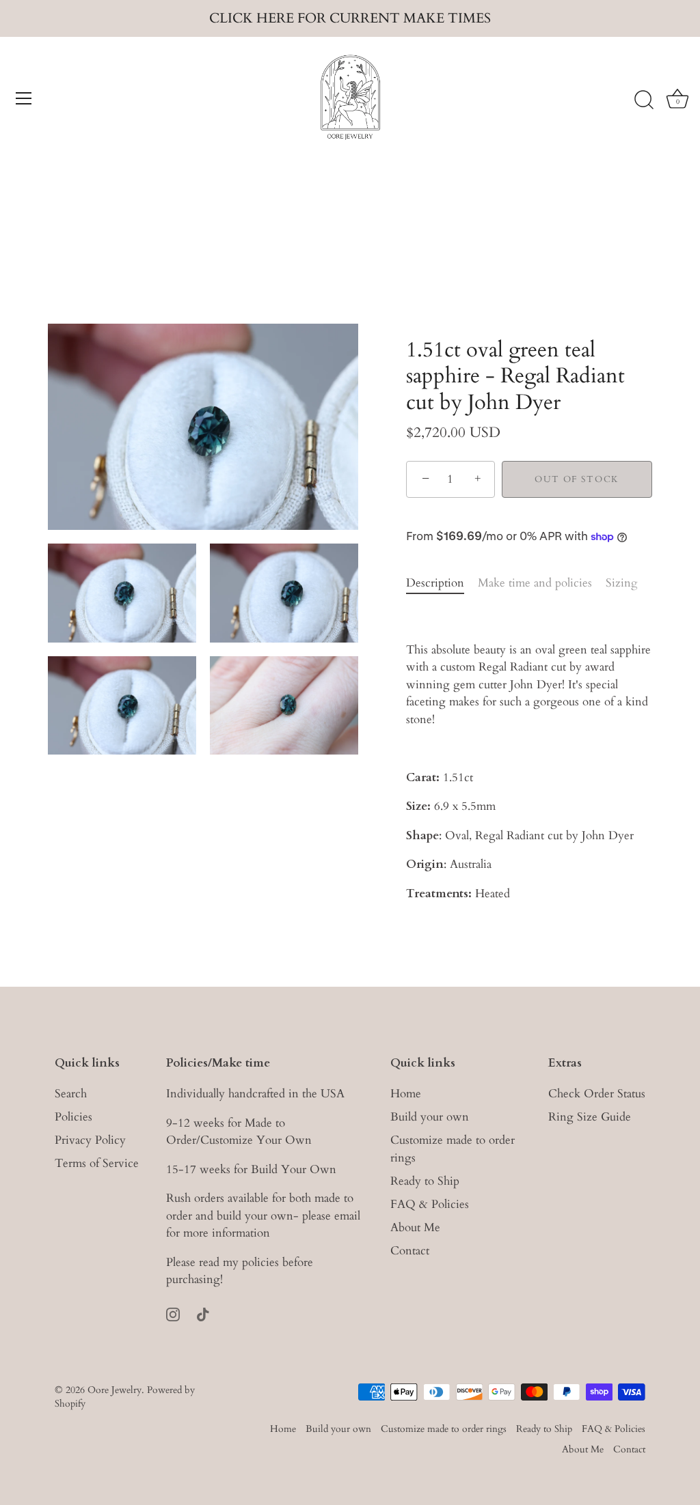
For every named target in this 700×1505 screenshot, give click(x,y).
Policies (73, 1117)
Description (435, 583)
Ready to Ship (424, 1181)
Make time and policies (535, 583)
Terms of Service (97, 1163)
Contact (409, 1250)
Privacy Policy (90, 1140)
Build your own (429, 1117)
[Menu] (24, 98)
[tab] (442, 583)
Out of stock (577, 479)
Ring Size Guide (589, 1117)
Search (71, 1093)
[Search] (644, 100)
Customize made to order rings (444, 1428)
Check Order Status (596, 1093)
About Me (415, 1227)
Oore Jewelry (115, 1389)
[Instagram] (173, 1313)
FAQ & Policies (429, 1204)
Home (405, 1093)
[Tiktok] (203, 1313)
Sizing (622, 583)
